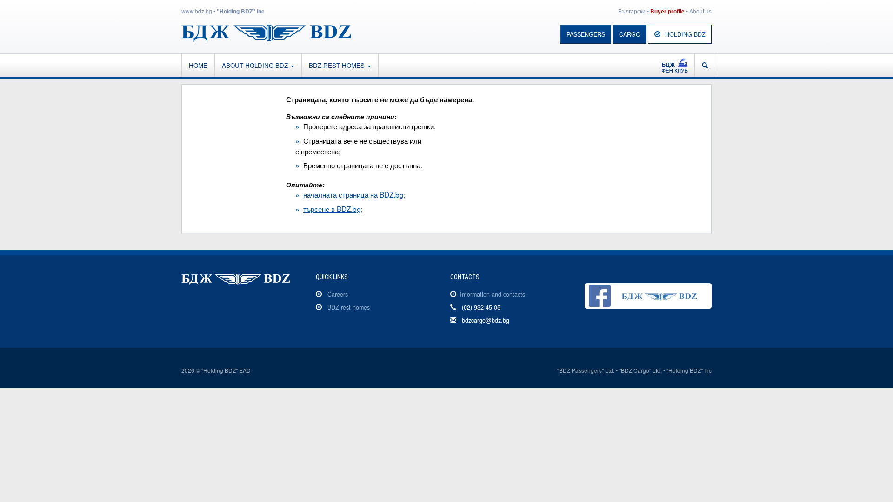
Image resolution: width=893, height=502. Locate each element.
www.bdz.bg (196, 11)
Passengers (585, 34)
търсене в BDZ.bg (332, 209)
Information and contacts (492, 294)
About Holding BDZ (256, 65)
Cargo (629, 34)
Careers (337, 294)
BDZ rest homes (338, 65)
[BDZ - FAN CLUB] (674, 65)
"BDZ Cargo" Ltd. (640, 370)
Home (198, 65)
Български (632, 11)
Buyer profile (667, 11)
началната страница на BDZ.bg (353, 194)
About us (700, 11)
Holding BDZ (685, 34)
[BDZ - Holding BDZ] (266, 32)
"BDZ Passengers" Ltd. (585, 370)
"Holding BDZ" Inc (241, 11)
